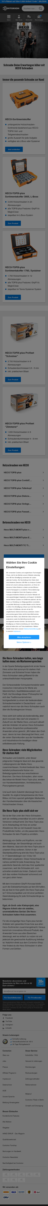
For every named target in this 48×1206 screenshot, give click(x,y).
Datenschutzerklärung (31, 629)
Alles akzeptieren (24, 637)
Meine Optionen (24, 642)
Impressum (16, 631)
